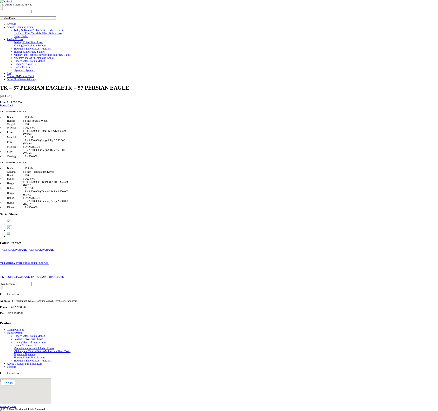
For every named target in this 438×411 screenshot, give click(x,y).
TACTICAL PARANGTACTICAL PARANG (27, 249)
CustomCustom (22, 67)
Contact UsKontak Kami (20, 76)
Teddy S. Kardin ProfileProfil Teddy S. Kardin (39, 30)
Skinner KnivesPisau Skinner (29, 51)
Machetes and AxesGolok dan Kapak (34, 57)
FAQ (9, 73)
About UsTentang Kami (20, 27)
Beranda (11, 23)
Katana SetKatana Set (25, 64)
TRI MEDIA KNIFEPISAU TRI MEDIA (24, 263)
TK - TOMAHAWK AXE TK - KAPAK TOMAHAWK (32, 276)
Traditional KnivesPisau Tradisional (33, 48)
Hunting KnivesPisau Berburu (30, 45)
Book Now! (6, 105)
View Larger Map (8, 406)
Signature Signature (24, 70)
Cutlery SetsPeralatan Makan (29, 60)
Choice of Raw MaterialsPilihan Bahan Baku (38, 33)
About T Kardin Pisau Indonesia (24, 363)
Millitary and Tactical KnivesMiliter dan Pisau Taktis (42, 54)
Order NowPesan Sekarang (21, 79)
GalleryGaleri (21, 36)
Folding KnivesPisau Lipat (28, 42)
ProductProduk (15, 39)
